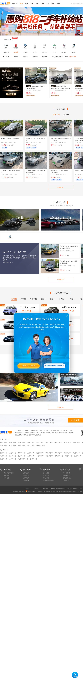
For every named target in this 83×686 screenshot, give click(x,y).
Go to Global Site (29, 366)
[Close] (66, 316)
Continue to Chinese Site (54, 366)
